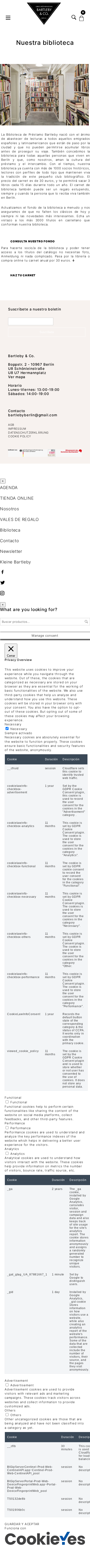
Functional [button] (13, 1097)
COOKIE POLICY (19, 436)
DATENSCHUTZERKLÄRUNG (28, 432)
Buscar (86, 621)
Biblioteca (10, 530)
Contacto (16, 411)
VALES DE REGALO (19, 519)
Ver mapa (16, 377)
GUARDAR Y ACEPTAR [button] (22, 1524)
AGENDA (9, 487)
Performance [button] (15, 1123)
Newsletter (11, 551)
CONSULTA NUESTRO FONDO (32, 241)
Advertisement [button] (16, 1380)
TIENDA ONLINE (17, 498)
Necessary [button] (13, 724)
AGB (11, 424)
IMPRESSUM (17, 428)
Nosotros (9, 508)
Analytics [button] (12, 1149)
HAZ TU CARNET (23, 275)
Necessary (18, 729)
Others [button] (10, 1410)
